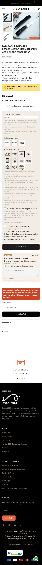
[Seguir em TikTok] (21, 525)
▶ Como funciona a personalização (21, 106)
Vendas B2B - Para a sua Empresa (14, 444)
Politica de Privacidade (10, 465)
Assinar (8, 518)
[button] (21, 114)
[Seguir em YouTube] (15, 525)
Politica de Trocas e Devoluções (13, 469)
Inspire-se (5, 451)
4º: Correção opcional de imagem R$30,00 (21, 209)
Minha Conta (6, 433)
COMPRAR (21, 247)
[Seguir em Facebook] (3, 525)
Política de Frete (8, 473)
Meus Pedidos (7, 436)
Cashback (5, 484)
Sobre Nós (6, 440)
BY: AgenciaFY (29, 544)
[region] (21, 367)
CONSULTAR (21, 314)
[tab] (7, 17)
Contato (5, 448)
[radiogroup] (21, 142)
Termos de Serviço (8, 477)
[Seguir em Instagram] (9, 525)
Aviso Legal (6, 481)
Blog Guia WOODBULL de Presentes (15, 488)
